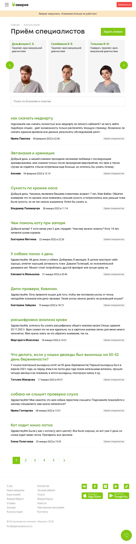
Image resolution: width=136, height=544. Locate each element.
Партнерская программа (50, 507)
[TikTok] (126, 486)
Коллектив (43, 486)
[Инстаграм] (105, 486)
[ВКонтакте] (84, 486)
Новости (41, 503)
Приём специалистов (114, 138)
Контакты (42, 511)
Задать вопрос (113, 31)
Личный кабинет (46, 490)
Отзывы (11, 503)
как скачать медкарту (32, 118)
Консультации (32, 24)
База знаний (13, 494)
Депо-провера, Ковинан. (34, 289)
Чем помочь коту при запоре (38, 223)
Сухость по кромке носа (34, 188)
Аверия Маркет (15, 499)
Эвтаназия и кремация (32, 153)
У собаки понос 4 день (32, 254)
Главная (15, 24)
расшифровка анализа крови (39, 320)
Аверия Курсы (45, 499)
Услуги (41, 494)
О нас (10, 486)
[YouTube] (116, 486)
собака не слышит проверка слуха (44, 394)
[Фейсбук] (95, 486)
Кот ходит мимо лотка (32, 425)
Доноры (11, 507)
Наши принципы (15, 490)
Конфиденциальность (20, 526)
